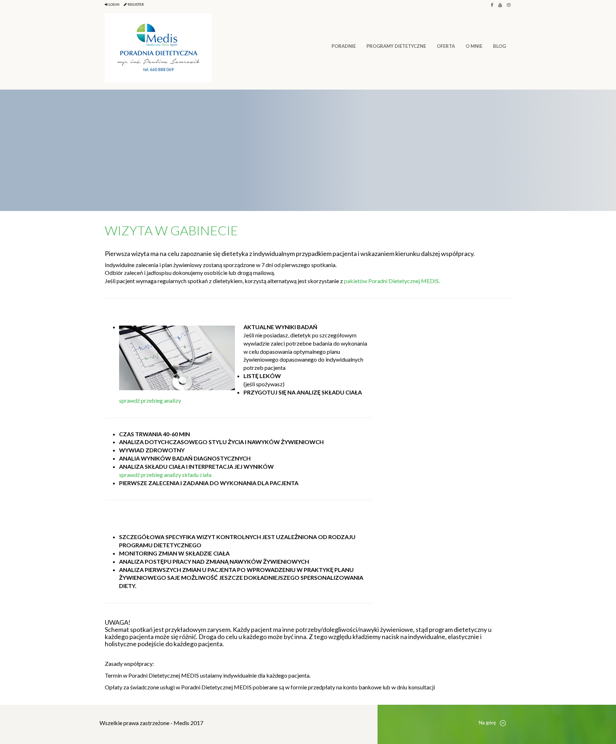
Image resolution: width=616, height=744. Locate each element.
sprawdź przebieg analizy (150, 400)
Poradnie (344, 46)
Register (135, 4)
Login (113, 4)
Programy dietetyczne (396, 46)
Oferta (446, 46)
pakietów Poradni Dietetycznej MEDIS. (392, 280)
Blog (499, 46)
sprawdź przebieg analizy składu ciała (165, 474)
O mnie (474, 46)
